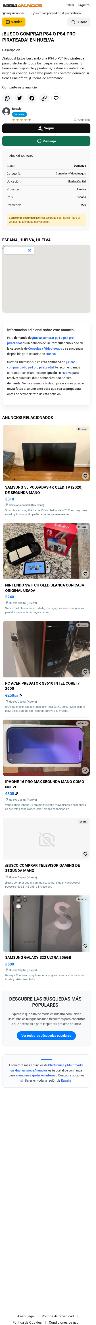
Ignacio (16, 108)
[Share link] (44, 98)
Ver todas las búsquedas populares (46, 1035)
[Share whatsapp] (7, 98)
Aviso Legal (26, 1316)
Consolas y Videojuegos (71, 173)
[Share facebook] (32, 98)
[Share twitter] (20, 98)
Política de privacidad (58, 1316)
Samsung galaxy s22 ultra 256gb (38, 957)
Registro (83, 5)
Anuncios (83, 119)
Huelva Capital (77, 181)
